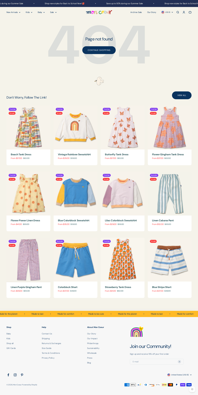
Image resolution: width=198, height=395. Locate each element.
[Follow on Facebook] (8, 375)
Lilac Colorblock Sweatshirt (121, 220)
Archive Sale (136, 12)
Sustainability (93, 348)
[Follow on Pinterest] (22, 375)
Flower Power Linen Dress (25, 220)
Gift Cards (11, 348)
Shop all (9, 343)
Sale (52, 12)
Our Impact (92, 338)
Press (89, 358)
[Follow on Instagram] (15, 375)
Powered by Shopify (29, 385)
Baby (40, 12)
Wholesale (92, 353)
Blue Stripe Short (161, 287)
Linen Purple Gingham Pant (26, 287)
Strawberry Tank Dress (118, 287)
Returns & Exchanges (51, 343)
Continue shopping (99, 50)
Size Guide (46, 348)
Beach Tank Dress (21, 154)
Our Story (151, 12)
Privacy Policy (48, 358)
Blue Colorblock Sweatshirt (73, 220)
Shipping (46, 338)
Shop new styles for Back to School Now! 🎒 (59, 3)
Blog (89, 362)
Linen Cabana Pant (163, 220)
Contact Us (47, 333)
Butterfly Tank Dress (116, 154)
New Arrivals (12, 12)
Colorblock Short (67, 287)
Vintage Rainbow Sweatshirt (74, 154)
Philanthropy (92, 343)
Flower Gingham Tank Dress (168, 154)
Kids (28, 12)
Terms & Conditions (51, 353)
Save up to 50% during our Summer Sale (118, 3)
